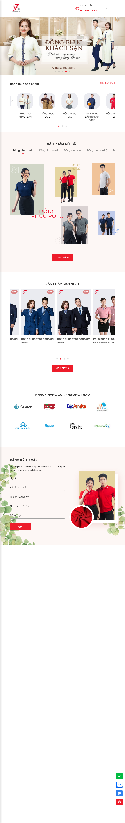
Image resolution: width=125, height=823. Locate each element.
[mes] (119, 793)
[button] (55, 71)
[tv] (119, 802)
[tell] (119, 776)
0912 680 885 (88, 10)
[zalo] (119, 785)
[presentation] (10, 46)
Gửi (20, 526)
